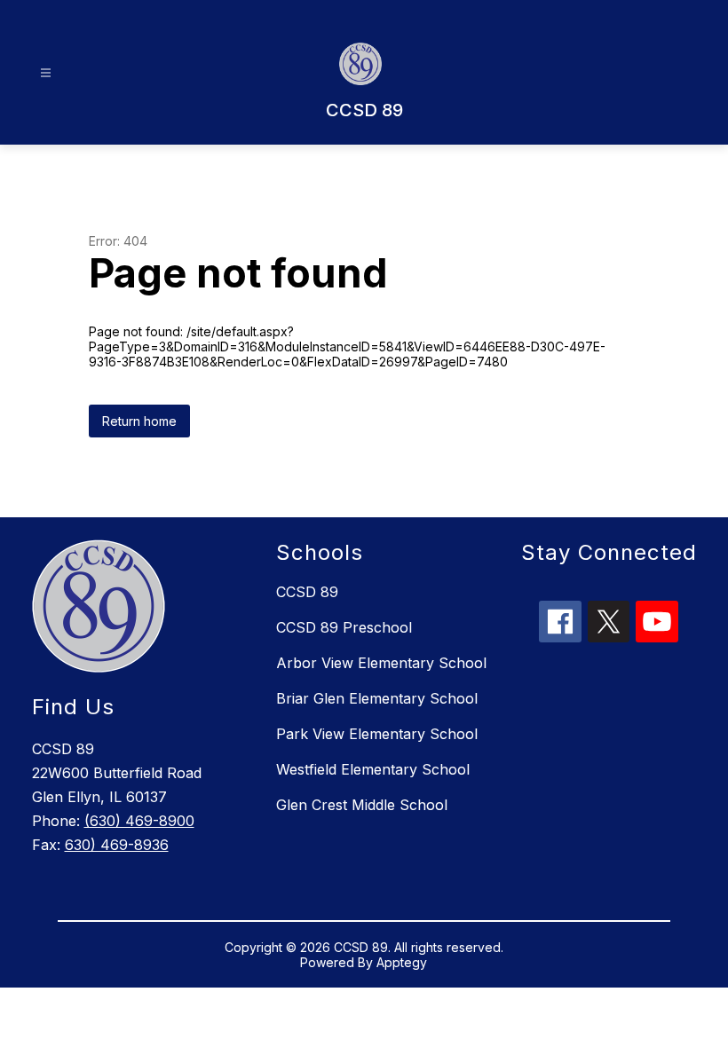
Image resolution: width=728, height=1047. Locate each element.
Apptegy (401, 962)
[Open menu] (46, 73)
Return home (139, 421)
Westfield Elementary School (373, 769)
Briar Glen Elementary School (377, 698)
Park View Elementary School (377, 734)
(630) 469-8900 (139, 821)
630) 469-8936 (117, 845)
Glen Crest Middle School (361, 805)
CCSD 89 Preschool (344, 627)
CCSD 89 (307, 592)
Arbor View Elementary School (381, 663)
